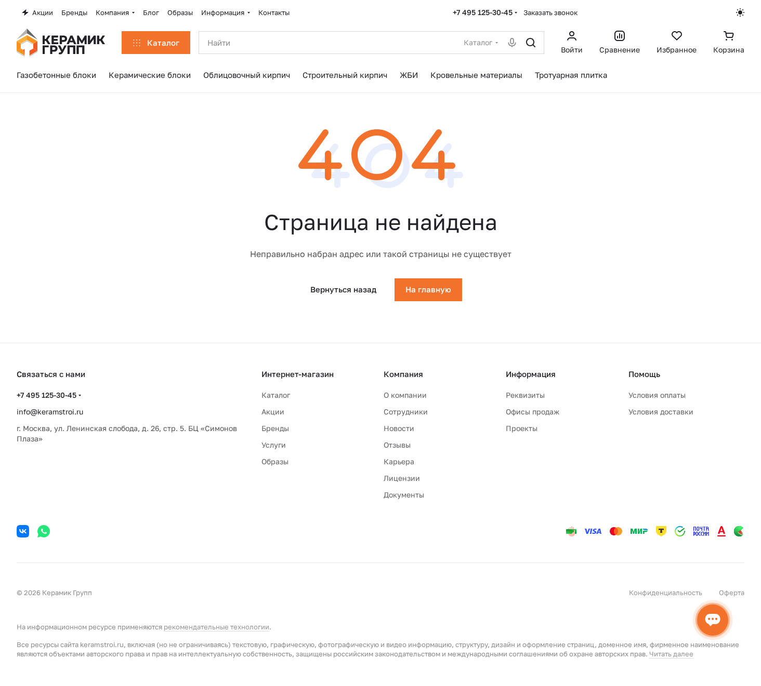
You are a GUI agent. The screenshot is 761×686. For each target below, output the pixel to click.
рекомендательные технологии (216, 627)
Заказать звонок (550, 12)
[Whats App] (43, 531)
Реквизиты (525, 395)
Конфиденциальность (665, 592)
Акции (272, 411)
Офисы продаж (532, 411)
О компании (405, 395)
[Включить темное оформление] (740, 12)
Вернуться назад (343, 289)
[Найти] (530, 42)
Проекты (521, 428)
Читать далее (671, 654)
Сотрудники (406, 411)
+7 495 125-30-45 (483, 12)
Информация (531, 374)
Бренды (275, 428)
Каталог (275, 395)
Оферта (731, 592)
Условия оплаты (657, 395)
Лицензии (402, 478)
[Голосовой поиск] (512, 42)
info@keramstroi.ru (50, 411)
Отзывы (397, 444)
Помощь (644, 374)
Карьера (399, 461)
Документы (404, 494)
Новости (399, 428)
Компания (403, 374)
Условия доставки (660, 411)
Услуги (273, 444)
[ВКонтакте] (23, 531)
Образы (274, 461)
